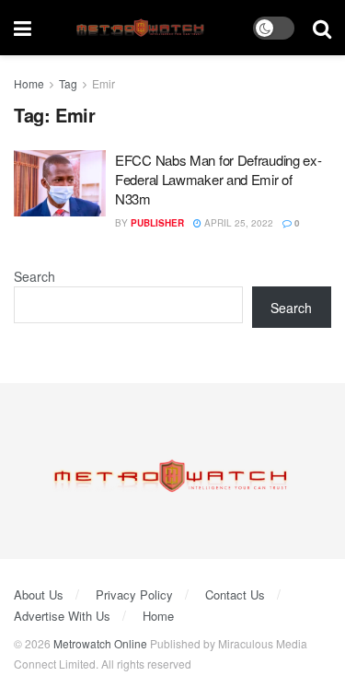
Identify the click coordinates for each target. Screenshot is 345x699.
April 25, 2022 (237, 222)
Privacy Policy (134, 594)
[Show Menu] (22, 27)
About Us (38, 594)
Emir (103, 83)
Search (34, 276)
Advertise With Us (62, 615)
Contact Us (235, 594)
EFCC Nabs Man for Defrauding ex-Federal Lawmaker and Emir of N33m (218, 179)
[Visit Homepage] (142, 28)
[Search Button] (322, 27)
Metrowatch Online (100, 643)
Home (29, 83)
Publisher (157, 222)
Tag (68, 83)
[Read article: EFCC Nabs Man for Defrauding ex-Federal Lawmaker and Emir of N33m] (60, 183)
